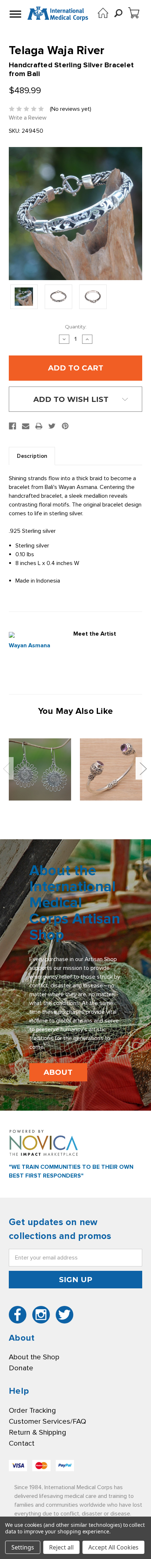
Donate (21, 1368)
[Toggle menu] (14, 13)
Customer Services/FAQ (47, 1421)
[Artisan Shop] (103, 12)
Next (143, 768)
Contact (21, 1443)
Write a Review (28, 117)
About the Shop (34, 1357)
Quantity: (75, 327)
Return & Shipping (37, 1432)
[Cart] (133, 12)
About (58, 1072)
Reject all (61, 1547)
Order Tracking (32, 1410)
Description (32, 456)
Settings (22, 1547)
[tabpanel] (40, 769)
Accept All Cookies (113, 1547)
